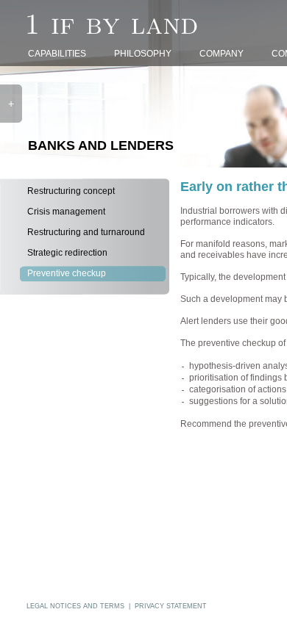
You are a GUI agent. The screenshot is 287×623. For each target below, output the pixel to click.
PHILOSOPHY (142, 53)
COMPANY (221, 53)
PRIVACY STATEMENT (171, 606)
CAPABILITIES (57, 53)
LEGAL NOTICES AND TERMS (75, 606)
